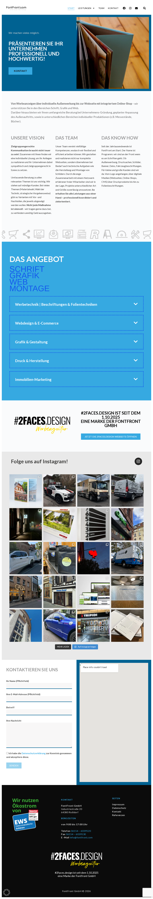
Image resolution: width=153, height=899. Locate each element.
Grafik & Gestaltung (31, 342)
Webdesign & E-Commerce (37, 323)
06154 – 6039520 (81, 830)
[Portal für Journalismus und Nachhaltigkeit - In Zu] (93, 592)
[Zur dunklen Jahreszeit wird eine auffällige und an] (25, 592)
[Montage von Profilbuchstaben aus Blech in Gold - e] (25, 625)
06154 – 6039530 (76, 834)
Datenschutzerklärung (34, 753)
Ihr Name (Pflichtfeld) (17, 681)
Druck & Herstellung (32, 361)
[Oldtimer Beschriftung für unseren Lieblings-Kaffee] (127, 558)
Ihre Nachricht (13, 720)
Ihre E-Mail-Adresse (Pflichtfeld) (23, 694)
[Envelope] (136, 8)
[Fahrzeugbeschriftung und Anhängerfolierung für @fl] (25, 558)
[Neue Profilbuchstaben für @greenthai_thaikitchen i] (127, 524)
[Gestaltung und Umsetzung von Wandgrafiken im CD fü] (127, 592)
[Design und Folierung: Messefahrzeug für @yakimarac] (59, 490)
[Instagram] (130, 8)
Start (71, 8)
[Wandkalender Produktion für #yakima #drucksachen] (59, 524)
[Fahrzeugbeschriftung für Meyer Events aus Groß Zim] (127, 490)
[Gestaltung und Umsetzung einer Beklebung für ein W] (59, 625)
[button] (144, 8)
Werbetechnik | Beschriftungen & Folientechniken (56, 304)
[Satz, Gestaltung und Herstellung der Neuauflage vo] (25, 490)
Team (101, 8)
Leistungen (84, 8)
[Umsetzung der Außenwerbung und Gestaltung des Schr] (59, 592)
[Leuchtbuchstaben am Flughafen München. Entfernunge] (93, 625)
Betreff (10, 707)
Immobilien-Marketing (33, 379)
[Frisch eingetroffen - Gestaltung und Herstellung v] (127, 625)
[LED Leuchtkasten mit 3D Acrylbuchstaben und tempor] (25, 524)
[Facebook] (124, 8)
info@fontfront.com (81, 837)
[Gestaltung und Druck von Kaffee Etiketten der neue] (59, 558)
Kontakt (113, 8)
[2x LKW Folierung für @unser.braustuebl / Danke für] (93, 490)
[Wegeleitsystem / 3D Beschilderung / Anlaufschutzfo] (93, 524)
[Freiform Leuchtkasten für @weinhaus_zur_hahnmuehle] (93, 558)
